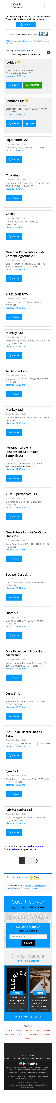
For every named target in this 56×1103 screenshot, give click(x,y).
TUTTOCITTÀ (36, 1070)
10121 (33, 417)
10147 (24, 221)
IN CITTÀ (22, 1034)
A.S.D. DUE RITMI (17, 294)
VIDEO (37, 1030)
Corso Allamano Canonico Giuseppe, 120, (26, 663)
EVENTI (28, 1038)
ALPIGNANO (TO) (14, 466)
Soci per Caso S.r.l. (18, 574)
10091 (40, 463)
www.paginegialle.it (37, 878)
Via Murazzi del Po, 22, (17, 379)
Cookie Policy (43, 1076)
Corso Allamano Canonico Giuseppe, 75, (25, 263)
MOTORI (28, 1030)
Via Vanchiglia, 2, (14, 501)
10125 (38, 340)
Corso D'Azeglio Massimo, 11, (20, 340)
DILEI (44, 1070)
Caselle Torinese (18, 6)
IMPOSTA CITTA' (28, 1059)
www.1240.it (32, 34)
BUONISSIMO (33, 1072)
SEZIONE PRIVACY (43, 1059)
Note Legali (22, 1076)
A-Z (28, 50)
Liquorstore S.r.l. (17, 140)
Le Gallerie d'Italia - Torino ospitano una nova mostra (16, 1000)
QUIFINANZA (22, 1072)
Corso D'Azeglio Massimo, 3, (20, 779)
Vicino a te (35, 54)
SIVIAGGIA (13, 1072)
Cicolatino (13, 175)
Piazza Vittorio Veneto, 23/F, (20, 701)
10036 (37, 183)
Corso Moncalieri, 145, (17, 108)
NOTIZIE (9, 1030)
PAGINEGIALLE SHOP (42, 1067)
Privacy (32, 1076)
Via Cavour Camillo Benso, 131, (21, 463)
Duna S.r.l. (13, 693)
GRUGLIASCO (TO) (21, 266)
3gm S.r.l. (12, 771)
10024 (30, 817)
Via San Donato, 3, (15, 620)
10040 (24, 147)
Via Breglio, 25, (13, 221)
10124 (32, 379)
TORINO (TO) (12, 73)
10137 (32, 544)
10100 (27, 620)
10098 (25, 302)
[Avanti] (35, 860)
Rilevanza (20, 50)
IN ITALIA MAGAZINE (12, 1059)
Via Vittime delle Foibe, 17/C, (20, 183)
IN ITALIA (34, 1034)
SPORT (18, 1030)
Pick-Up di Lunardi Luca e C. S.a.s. (25, 734)
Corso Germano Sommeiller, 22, (22, 70)
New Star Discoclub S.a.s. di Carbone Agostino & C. (25, 254)
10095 (9, 266)
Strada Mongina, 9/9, (16, 817)
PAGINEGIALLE (26, 1067)
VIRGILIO (16, 1067)
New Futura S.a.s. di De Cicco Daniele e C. (26, 534)
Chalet (10, 214)
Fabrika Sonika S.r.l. (19, 810)
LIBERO (9, 1067)
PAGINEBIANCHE (24, 1070)
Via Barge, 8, (12, 743)
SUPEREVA (43, 1072)
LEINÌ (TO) (32, 147)
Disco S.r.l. (13, 613)
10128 (41, 70)
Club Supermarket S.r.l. (21, 494)
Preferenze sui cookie (25, 1079)
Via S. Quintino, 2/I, (15, 582)
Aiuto (37, 1079)
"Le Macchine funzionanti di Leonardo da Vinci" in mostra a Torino (39, 1002)
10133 (31, 108)
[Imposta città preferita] (7, 6)
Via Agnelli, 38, (13, 147)
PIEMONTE (25, 73)
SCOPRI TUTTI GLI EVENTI (28, 1016)
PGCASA (13, 1070)
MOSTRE (16, 993)
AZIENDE (46, 1034)
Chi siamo (11, 1076)
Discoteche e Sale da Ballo (16, 67)
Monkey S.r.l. (14, 333)
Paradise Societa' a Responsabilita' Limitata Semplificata (22, 451)
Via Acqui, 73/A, (14, 302)
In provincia (23, 54)
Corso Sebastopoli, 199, (17, 544)
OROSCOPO (10, 1034)
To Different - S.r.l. (18, 371)
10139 (21, 743)
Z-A (33, 50)
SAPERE (47, 1030)
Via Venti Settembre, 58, (18, 417)
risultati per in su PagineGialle (26, 887)
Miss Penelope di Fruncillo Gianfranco (24, 653)
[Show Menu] (48, 6)
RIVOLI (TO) (34, 302)
